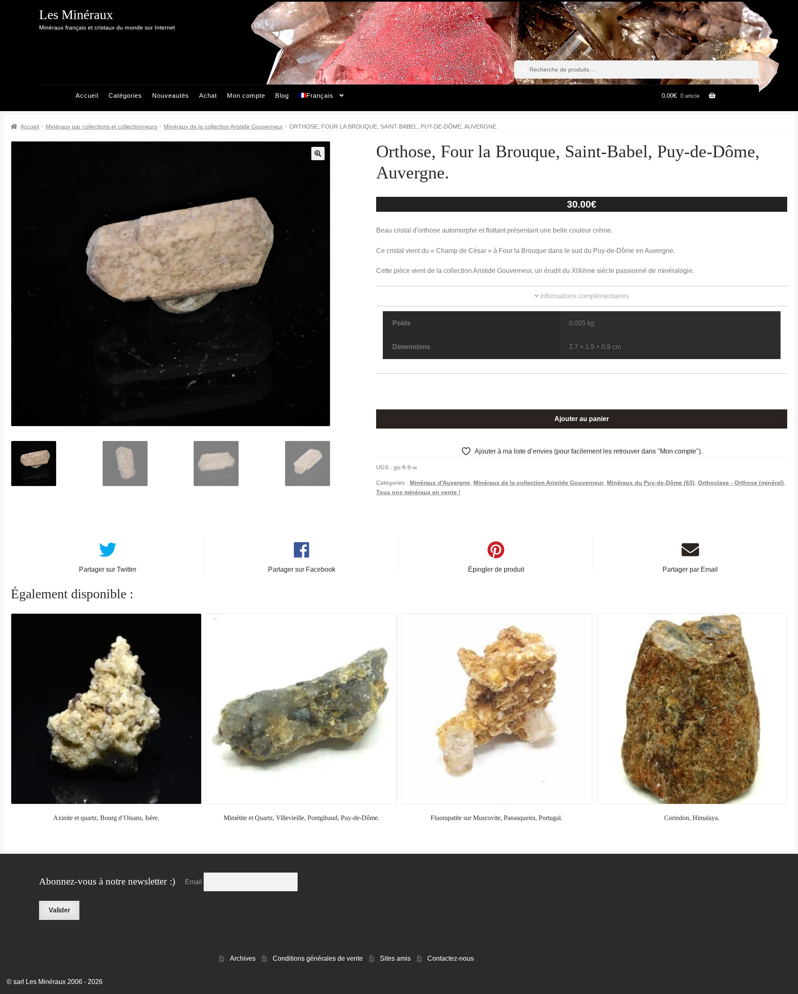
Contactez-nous (450, 958)
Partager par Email (690, 569)
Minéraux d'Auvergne (440, 482)
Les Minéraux (76, 14)
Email (194, 881)
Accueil (87, 95)
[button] (318, 153)
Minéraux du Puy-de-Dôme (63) (651, 482)
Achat (208, 95)
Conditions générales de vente (318, 958)
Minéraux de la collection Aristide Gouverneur (223, 126)
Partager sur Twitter (107, 569)
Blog (282, 95)
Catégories (125, 95)
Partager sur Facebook (301, 569)
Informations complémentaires (584, 296)
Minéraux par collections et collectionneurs (102, 126)
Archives (243, 958)
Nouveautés (170, 95)
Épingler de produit (496, 569)
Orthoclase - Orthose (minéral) (741, 482)
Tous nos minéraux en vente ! (418, 492)
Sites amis (395, 958)
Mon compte (246, 95)
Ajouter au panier (581, 418)
